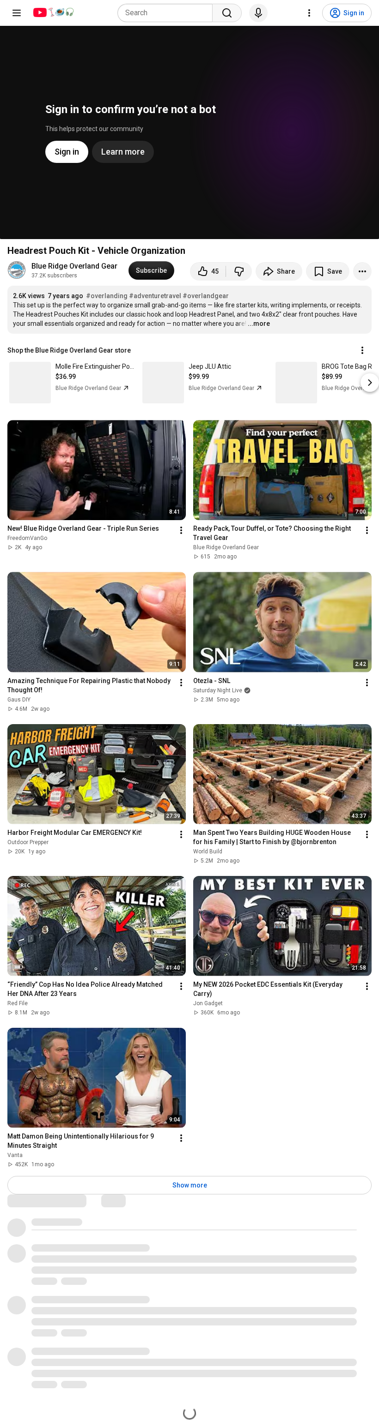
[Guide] (16, 12)
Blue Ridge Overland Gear (74, 266)
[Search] (227, 13)
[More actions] (362, 271)
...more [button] (259, 323)
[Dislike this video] (239, 271)
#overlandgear (206, 296)
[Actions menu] (362, 350)
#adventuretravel (155, 296)
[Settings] (309, 12)
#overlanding (107, 296)
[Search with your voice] (258, 13)
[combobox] (167, 12)
